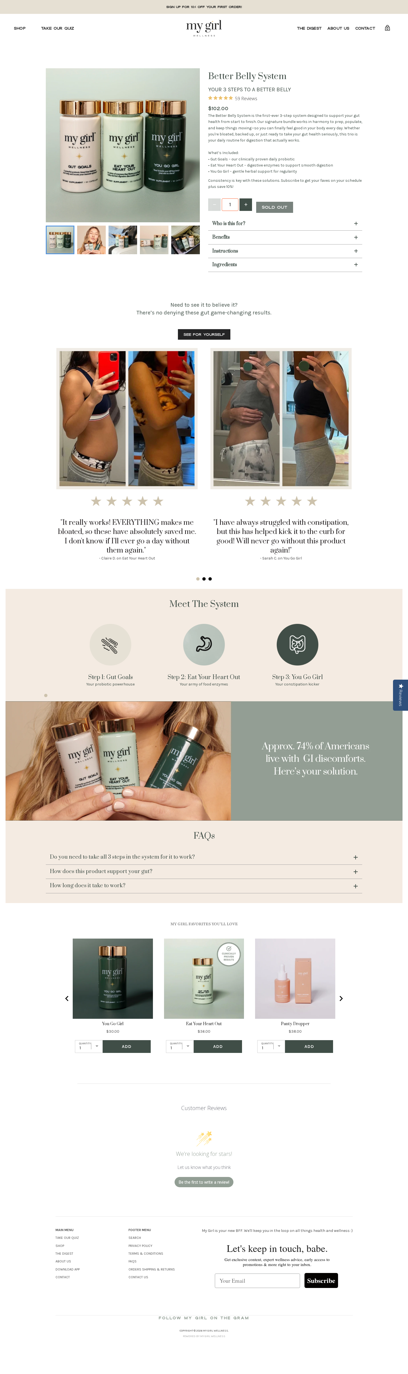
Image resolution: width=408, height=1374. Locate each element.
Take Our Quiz (57, 28)
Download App (68, 1269)
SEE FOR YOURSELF (204, 334)
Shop (20, 28)
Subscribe (321, 1280)
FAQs (133, 1261)
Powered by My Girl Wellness (204, 1336)
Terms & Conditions (146, 1253)
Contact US (138, 1277)
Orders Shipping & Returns (152, 1269)
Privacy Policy (140, 1246)
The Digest (309, 28)
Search (135, 1238)
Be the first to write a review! (204, 1182)
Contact (365, 28)
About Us (338, 28)
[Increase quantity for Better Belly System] (246, 204)
